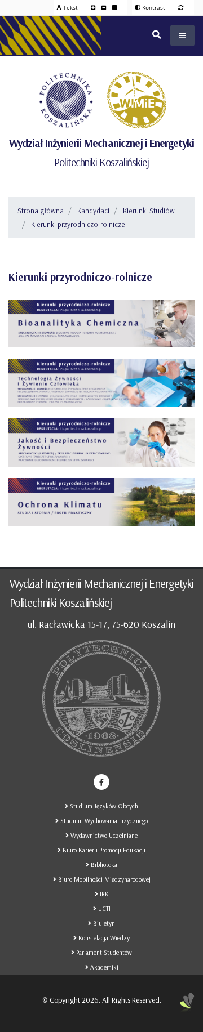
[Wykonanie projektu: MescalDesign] (187, 1007)
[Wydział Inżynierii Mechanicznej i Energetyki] (137, 100)
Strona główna (40, 210)
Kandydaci (93, 210)
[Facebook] (101, 782)
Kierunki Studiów (149, 210)
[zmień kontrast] (181, 7)
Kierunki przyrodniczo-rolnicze (78, 224)
